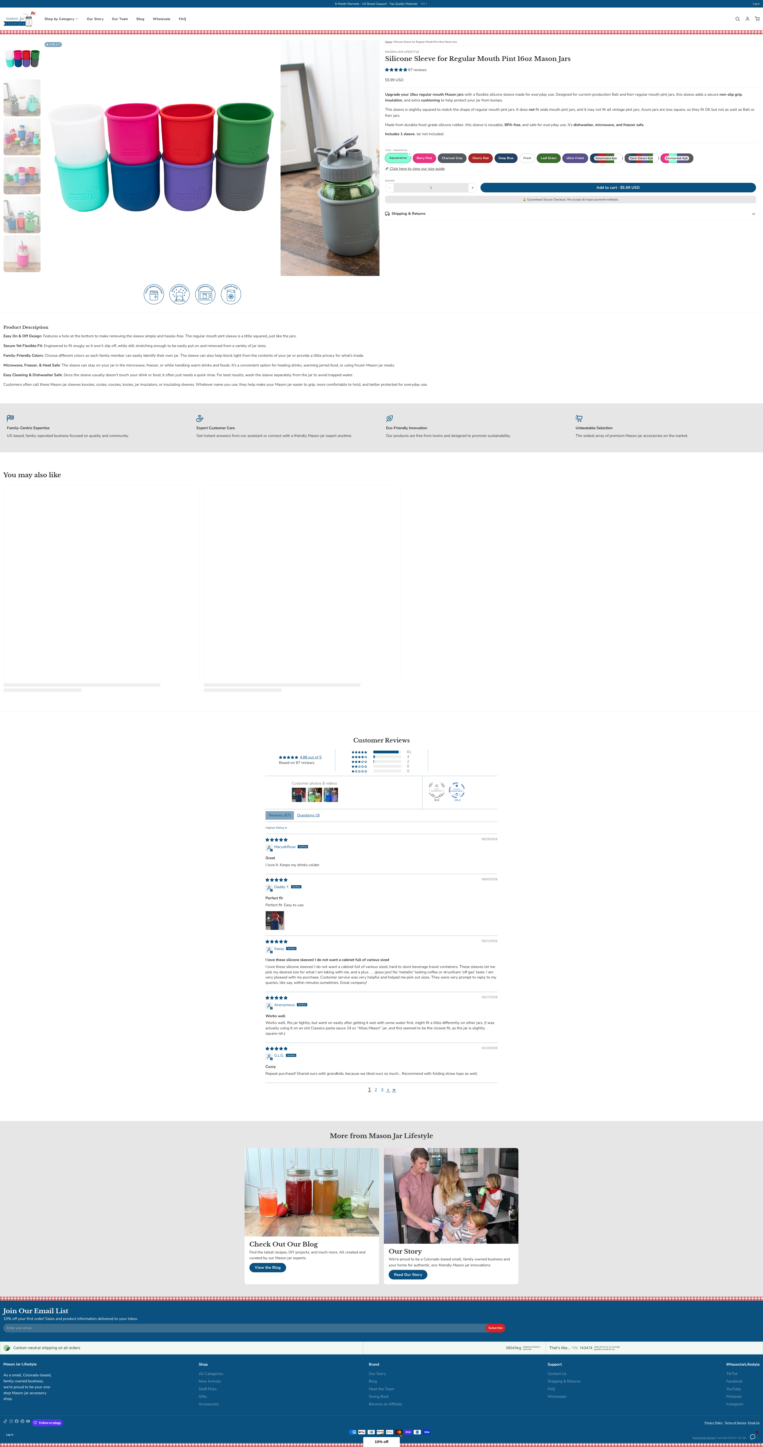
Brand (374, 1364)
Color (396, 150)
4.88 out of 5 (310, 757)
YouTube (733, 1389)
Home (388, 42)
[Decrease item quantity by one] (389, 187)
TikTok (732, 1373)
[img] (276, 840)
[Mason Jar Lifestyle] (19, 19)
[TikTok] (5, 1422)
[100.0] (457, 790)
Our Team (120, 19)
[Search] (736, 18)
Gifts (203, 1396)
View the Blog (268, 1267)
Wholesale (161, 19)
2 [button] (376, 1089)
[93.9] (437, 790)
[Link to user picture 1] (275, 920)
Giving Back (379, 1396)
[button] (396, 69)
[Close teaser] (401, 1436)
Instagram (734, 1404)
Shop (203, 1364)
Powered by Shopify (704, 1438)
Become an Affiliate (385, 1404)
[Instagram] (11, 1422)
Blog (140, 19)
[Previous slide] (49, 157)
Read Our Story (408, 1274)
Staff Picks (208, 1389)
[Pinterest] (22, 1422)
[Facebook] (17, 1422)
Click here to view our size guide (417, 168)
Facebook (734, 1381)
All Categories (211, 1373)
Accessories (209, 1404)
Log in (756, 4)
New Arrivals (210, 1381)
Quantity (390, 180)
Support (555, 1364)
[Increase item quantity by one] (473, 187)
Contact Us (557, 1373)
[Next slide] (373, 157)
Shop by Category (60, 19)
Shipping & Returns (564, 1381)
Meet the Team (381, 1389)
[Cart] (755, 18)
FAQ (182, 19)
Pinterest (734, 1396)
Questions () (308, 815)
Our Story (95, 19)
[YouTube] (28, 1422)
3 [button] (382, 1089)
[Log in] (746, 18)
